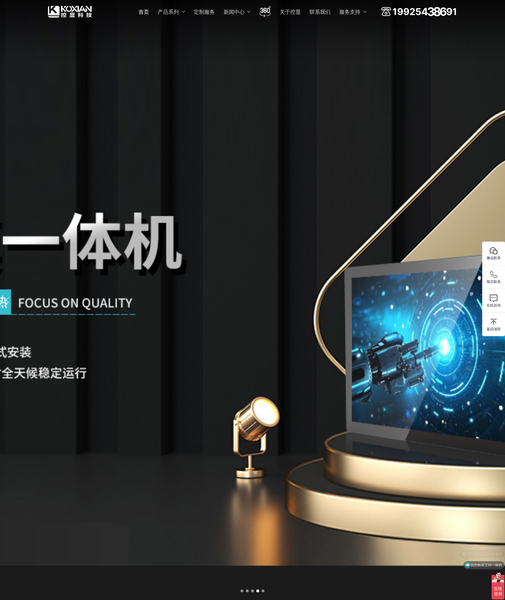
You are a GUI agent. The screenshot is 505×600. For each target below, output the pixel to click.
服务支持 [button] (349, 12)
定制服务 (204, 12)
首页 (144, 12)
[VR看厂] (265, 11)
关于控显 (290, 12)
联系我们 (320, 12)
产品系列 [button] (168, 12)
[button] (242, 590)
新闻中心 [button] (234, 12)
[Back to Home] (70, 11)
